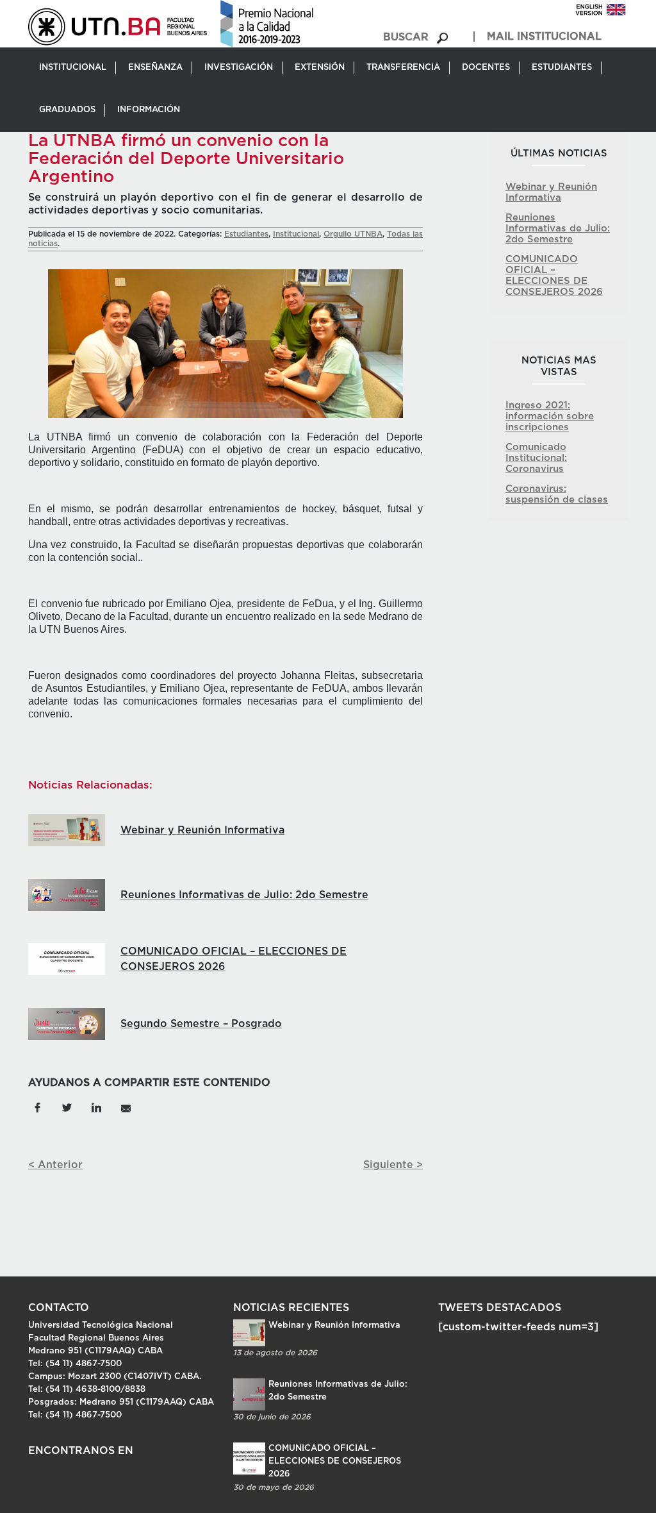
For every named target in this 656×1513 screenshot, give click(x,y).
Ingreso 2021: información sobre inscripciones (549, 416)
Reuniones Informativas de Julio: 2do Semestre (557, 228)
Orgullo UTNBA (353, 234)
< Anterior (55, 1165)
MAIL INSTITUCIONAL (544, 36)
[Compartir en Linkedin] (96, 1106)
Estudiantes (246, 234)
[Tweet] (67, 1106)
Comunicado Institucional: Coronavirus (536, 458)
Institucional (296, 234)
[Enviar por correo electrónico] (126, 1106)
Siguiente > (393, 1165)
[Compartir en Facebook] (37, 1106)
